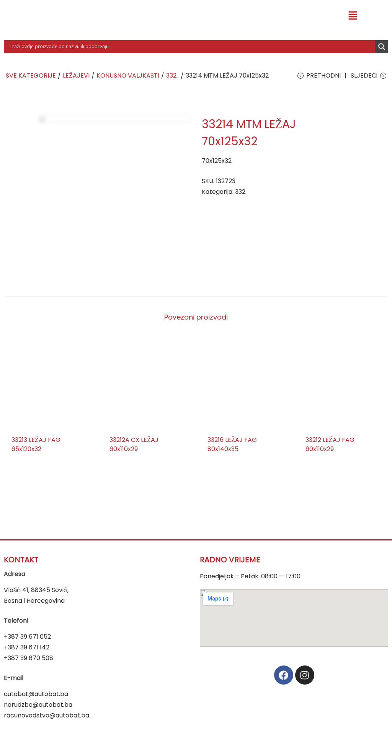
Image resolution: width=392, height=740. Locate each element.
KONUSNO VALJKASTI (127, 75)
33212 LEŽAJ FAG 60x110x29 (329, 444)
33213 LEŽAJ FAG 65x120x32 (35, 444)
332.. (172, 75)
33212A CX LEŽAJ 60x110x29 (133, 444)
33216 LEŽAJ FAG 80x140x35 (232, 444)
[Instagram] (304, 675)
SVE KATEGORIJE (31, 75)
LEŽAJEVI (76, 75)
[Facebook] (283, 675)
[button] (352, 16)
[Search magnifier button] (381, 46)
